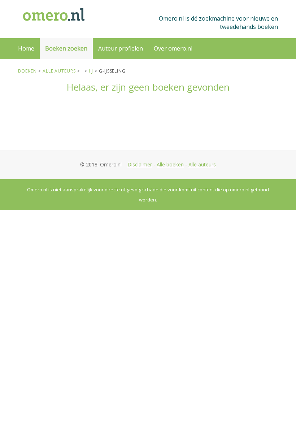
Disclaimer (139, 164)
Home (26, 48)
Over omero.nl (173, 48)
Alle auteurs (202, 164)
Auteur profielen (120, 48)
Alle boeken (170, 164)
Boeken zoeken (66, 48)
